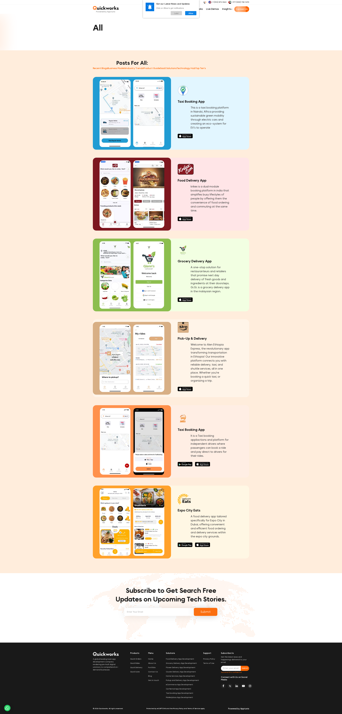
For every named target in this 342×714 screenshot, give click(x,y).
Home (150, 659)
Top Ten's (200, 68)
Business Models (116, 68)
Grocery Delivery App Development (181, 663)
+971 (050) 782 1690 (240, 2)
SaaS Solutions (168, 68)
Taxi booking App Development (179, 693)
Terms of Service (193, 708)
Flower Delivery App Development (180, 667)
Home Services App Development (180, 676)
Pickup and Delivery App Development (182, 680)
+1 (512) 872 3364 (219, 2)
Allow (191, 13)
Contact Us (242, 9)
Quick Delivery (136, 667)
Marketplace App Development (179, 697)
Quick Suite (135, 672)
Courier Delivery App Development (181, 672)
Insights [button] (226, 9)
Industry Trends (134, 68)
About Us (152, 663)
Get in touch (153, 680)
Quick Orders (135, 659)
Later (176, 13)
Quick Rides (135, 663)
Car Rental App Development (178, 689)
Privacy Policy (209, 659)
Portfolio (152, 667)
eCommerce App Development (179, 685)
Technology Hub (186, 68)
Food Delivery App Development (180, 659)
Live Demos (212, 9)
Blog (150, 676)
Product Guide (151, 68)
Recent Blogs (100, 68)
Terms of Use (208, 663)
